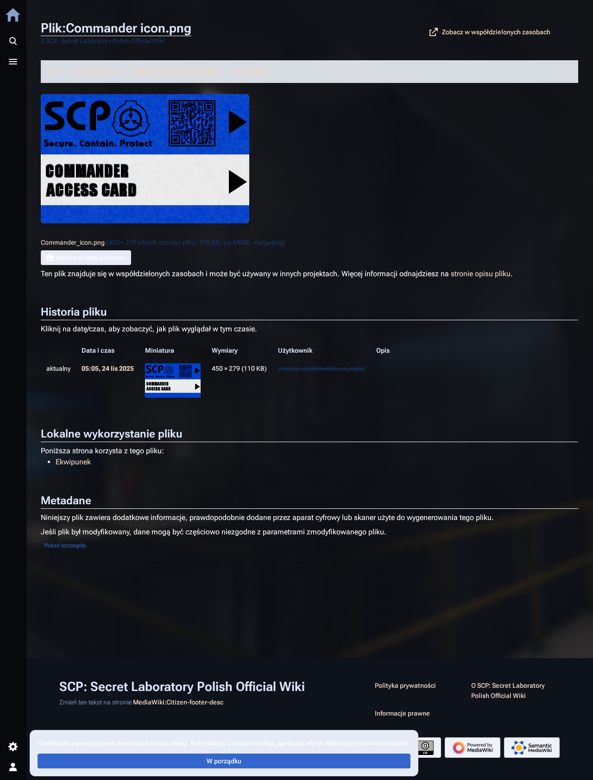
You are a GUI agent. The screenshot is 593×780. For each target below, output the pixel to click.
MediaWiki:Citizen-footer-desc (178, 702)
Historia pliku (96, 71)
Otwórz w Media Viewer (91, 257)
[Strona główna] (13, 15)
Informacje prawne (402, 713)
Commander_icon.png (73, 242)
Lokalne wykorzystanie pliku (176, 71)
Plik (54, 71)
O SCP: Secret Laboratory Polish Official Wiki (508, 690)
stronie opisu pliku (481, 273)
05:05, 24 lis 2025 (108, 368)
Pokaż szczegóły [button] (65, 545)
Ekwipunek (73, 461)
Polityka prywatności (405, 685)
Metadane (249, 71)
